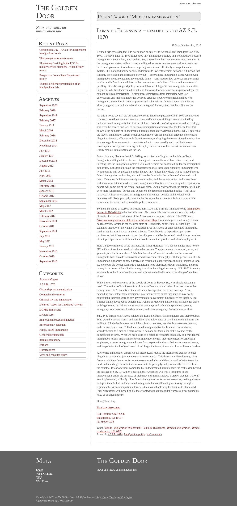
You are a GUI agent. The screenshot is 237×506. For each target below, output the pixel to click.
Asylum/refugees (48, 279)
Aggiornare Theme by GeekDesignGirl (54, 500)
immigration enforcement (127, 427)
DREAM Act (46, 314)
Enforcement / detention (52, 324)
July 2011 (44, 236)
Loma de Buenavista (154, 427)
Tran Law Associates (108, 407)
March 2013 (46, 180)
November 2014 (48, 145)
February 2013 (47, 185)
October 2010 (46, 256)
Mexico (196, 427)
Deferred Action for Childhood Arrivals (61, 304)
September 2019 (48, 115)
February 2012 (47, 216)
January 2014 (46, 155)
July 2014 (44, 150)
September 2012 (48, 200)
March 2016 (46, 130)
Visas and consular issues (53, 354)
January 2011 (46, 246)
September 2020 (48, 105)
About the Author (190, 3)
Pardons (43, 344)
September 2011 (48, 231)
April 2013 (45, 175)
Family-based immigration (53, 329)
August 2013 (46, 165)
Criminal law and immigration (55, 299)
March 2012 (46, 211)
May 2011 (44, 241)
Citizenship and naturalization (55, 289)
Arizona (108, 427)
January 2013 (46, 190)
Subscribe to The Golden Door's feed (114, 497)
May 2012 (45, 205)
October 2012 (46, 195)
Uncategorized (47, 349)
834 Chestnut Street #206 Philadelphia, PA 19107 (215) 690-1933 (111, 417)
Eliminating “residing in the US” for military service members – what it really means (61, 67)
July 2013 (44, 170)
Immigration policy (134, 434)
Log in (39, 469)
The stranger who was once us (56, 58)
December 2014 (48, 140)
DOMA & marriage (50, 309)
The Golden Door (57, 11)
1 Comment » (154, 434)
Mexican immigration (178, 427)
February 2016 (47, 135)
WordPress (42, 481)
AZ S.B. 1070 (115, 434)
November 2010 (48, 251)
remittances (103, 431)
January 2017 (46, 125)
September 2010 (48, 261)
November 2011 (48, 221)
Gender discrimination (51, 334)
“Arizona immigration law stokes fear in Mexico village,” (128, 220)
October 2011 (46, 226)
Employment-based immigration (56, 319)
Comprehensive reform (52, 294)
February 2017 (47, 120)
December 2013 (48, 160)
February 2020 (47, 110)
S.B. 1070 (116, 431)
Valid (44, 473)
